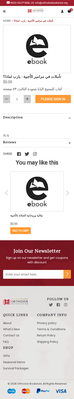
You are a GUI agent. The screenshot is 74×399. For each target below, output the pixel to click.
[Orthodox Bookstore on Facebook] (58, 305)
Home (7, 20)
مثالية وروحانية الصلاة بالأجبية (26, 215)
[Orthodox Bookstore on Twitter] (51, 305)
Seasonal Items (14, 362)
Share (7, 153)
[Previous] (6, 193)
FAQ (6, 342)
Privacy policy (47, 323)
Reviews (9, 142)
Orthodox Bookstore (29, 383)
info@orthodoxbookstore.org (51, 2)
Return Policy (46, 335)
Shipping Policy (47, 342)
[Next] (67, 193)
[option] (37, 202)
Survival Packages (16, 368)
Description (13, 117)
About (7, 323)
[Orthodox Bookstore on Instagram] (66, 305)
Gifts (6, 356)
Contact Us (11, 335)
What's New (11, 329)
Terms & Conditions (51, 329)
